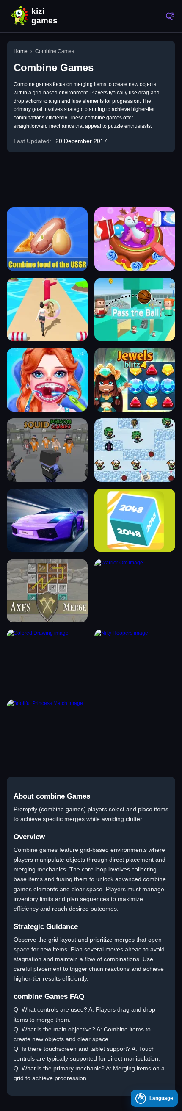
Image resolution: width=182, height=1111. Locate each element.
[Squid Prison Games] (47, 450)
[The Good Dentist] (47, 380)
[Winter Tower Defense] (134, 450)
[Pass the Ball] (134, 309)
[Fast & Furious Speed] (47, 520)
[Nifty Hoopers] (134, 661)
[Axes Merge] (47, 590)
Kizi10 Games (46, 16)
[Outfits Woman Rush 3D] (47, 309)
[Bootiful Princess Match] (47, 731)
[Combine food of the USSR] (47, 239)
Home (21, 51)
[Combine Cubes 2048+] (134, 520)
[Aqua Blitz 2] (134, 380)
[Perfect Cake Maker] (134, 239)
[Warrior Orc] (134, 590)
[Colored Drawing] (47, 661)
